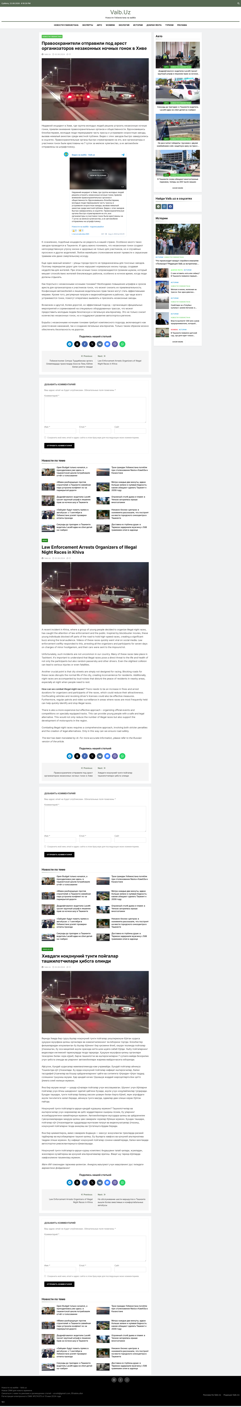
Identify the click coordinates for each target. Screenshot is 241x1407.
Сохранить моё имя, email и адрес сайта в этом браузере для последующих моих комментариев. (93, 437)
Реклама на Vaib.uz (212, 1395)
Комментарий (51, 395)
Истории (138, 25)
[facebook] (171, 206)
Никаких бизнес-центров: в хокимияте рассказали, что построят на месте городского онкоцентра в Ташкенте (130, 513)
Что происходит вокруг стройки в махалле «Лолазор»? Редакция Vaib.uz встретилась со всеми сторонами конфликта (177, 263)
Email (82, 427)
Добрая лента (154, 25)
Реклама (182, 25)
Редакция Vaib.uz (231, 1395)
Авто (99, 25)
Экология (124, 25)
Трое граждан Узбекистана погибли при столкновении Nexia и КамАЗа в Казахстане (129, 470)
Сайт (116, 427)
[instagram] (165, 206)
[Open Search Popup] (238, 3)
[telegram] (159, 206)
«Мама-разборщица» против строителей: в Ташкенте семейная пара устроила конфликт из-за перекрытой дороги (74, 895)
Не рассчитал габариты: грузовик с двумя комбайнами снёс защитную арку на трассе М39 (178, 146)
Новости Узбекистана (66, 25)
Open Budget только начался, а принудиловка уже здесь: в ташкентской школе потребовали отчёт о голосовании (73, 880)
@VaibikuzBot (77, 1393)
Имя (47, 427)
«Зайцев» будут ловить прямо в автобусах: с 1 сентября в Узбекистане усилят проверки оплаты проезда (72, 513)
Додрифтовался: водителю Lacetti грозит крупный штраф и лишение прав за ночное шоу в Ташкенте (74, 499)
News (45, 540)
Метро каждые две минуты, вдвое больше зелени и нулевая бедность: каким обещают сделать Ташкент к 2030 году (129, 895)
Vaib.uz (120, 12)
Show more (177, 188)
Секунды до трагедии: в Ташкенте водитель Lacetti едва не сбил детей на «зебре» (74, 527)
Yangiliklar (47, 949)
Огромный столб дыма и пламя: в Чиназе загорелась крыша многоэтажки (128, 499)
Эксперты (87, 25)
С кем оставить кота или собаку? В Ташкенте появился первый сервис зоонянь (185, 276)
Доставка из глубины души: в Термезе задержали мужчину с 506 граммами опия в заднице (129, 527)
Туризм (169, 25)
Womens (110, 25)
